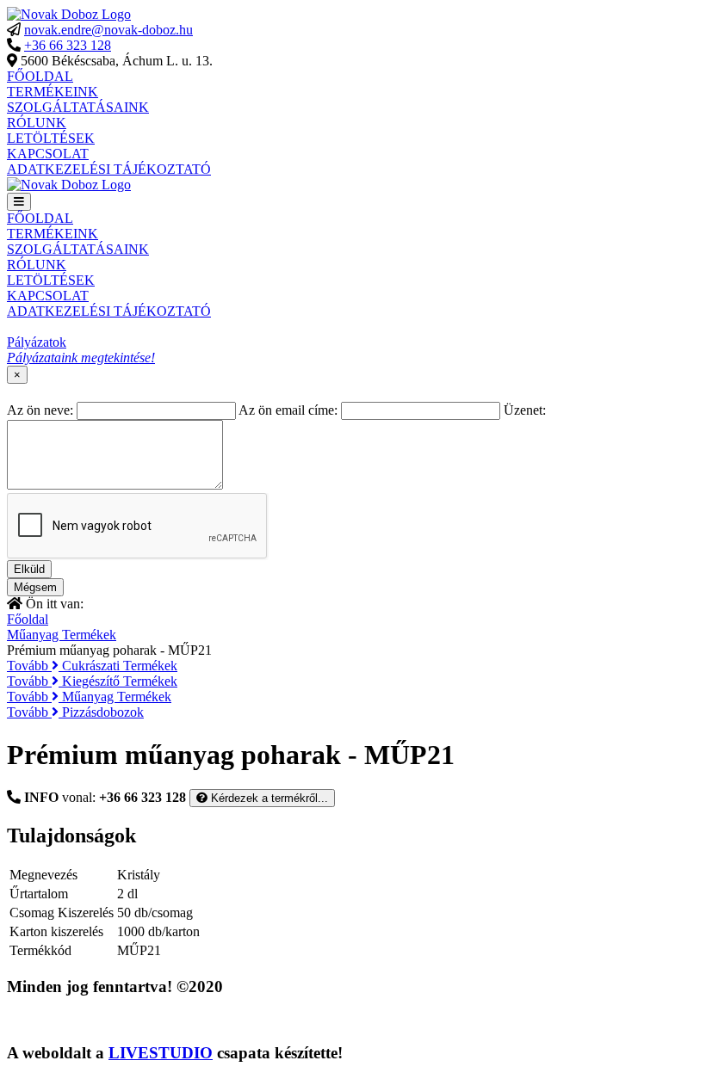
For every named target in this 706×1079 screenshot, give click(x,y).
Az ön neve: (40, 410)
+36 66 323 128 (67, 45)
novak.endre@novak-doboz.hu (108, 29)
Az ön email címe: (288, 410)
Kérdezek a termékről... (267, 798)
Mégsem (35, 587)
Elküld (29, 569)
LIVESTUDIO (160, 1053)
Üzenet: (525, 410)
